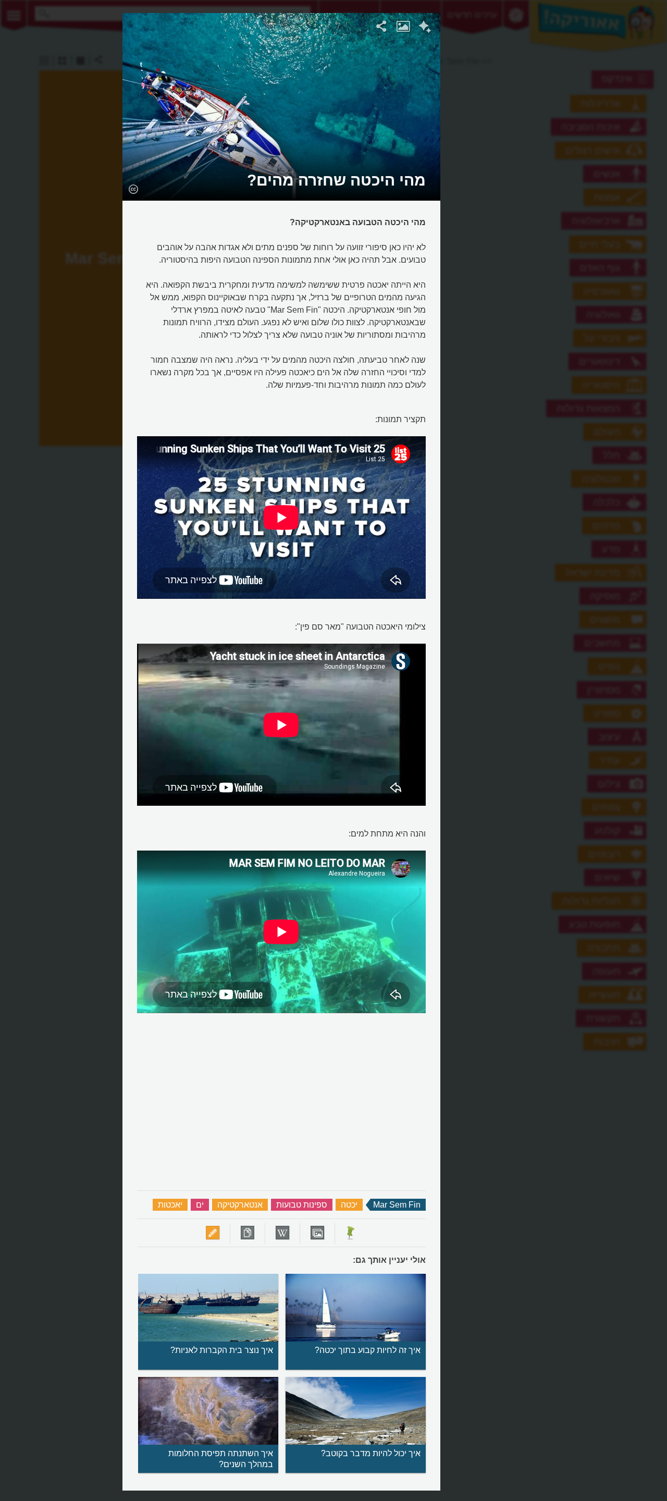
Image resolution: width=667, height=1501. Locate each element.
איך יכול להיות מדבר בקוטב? (371, 1453)
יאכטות (170, 1204)
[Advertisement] (568, 169)
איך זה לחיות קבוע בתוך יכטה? (368, 1350)
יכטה (349, 1204)
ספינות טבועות (301, 1204)
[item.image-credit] (133, 188)
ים (200, 1204)
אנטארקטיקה (240, 1204)
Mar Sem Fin (397, 1204)
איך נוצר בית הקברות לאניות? (221, 1350)
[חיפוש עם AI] (424, 28)
